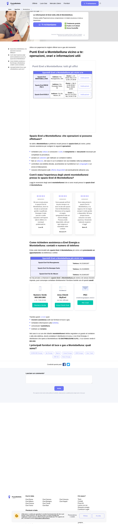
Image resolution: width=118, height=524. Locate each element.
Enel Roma (29, 499)
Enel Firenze (30, 503)
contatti (43, 317)
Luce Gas (43, 3)
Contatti (80, 501)
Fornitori (67, 3)
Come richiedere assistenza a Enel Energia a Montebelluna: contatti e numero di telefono (17, 63)
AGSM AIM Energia (36, 353)
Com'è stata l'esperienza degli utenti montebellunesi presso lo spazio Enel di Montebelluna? (18, 56)
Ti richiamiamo (48, 24)
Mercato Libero (55, 3)
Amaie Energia (67, 353)
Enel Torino (29, 505)
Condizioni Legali (83, 509)
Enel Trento (46, 503)
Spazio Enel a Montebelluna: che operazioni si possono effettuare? (18, 50)
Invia (59, 388)
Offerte (34, 3)
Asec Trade (89, 353)
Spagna (80, 522)
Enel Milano (29, 501)
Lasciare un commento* (35, 373)
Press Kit (81, 503)
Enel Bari (46, 505)
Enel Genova (47, 499)
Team (79, 499)
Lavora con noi (82, 505)
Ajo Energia (49, 353)
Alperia (58, 353)
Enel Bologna (47, 501)
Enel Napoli (63, 501)
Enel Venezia (64, 499)
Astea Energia (66, 357)
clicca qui (82, 393)
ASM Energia (79, 353)
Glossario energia (83, 507)
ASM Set (56, 357)
